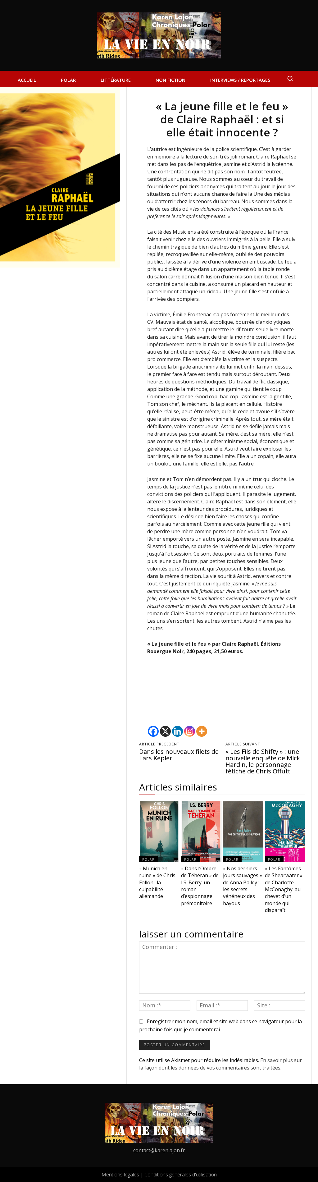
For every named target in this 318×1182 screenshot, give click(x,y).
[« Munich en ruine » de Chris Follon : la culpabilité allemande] (159, 831)
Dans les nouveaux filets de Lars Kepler (179, 754)
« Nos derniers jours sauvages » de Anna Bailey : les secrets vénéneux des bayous (242, 886)
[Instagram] (189, 731)
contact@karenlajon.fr (159, 1150)
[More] (201, 731)
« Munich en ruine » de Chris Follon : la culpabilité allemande (157, 882)
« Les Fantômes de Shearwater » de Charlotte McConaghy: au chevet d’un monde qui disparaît (283, 889)
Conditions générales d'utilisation (180, 1174)
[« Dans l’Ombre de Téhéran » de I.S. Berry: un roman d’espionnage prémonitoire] (201, 831)
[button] (290, 78)
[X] (165, 731)
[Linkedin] (177, 731)
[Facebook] (153, 731)
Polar (148, 859)
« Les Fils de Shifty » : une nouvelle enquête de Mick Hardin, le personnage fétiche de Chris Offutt (262, 761)
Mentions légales (120, 1174)
